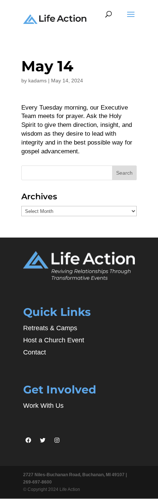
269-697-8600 (37, 482)
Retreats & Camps (50, 328)
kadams (37, 80)
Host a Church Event (53, 340)
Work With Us (43, 405)
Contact (34, 352)
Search (124, 173)
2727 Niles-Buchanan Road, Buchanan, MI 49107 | (75, 474)
